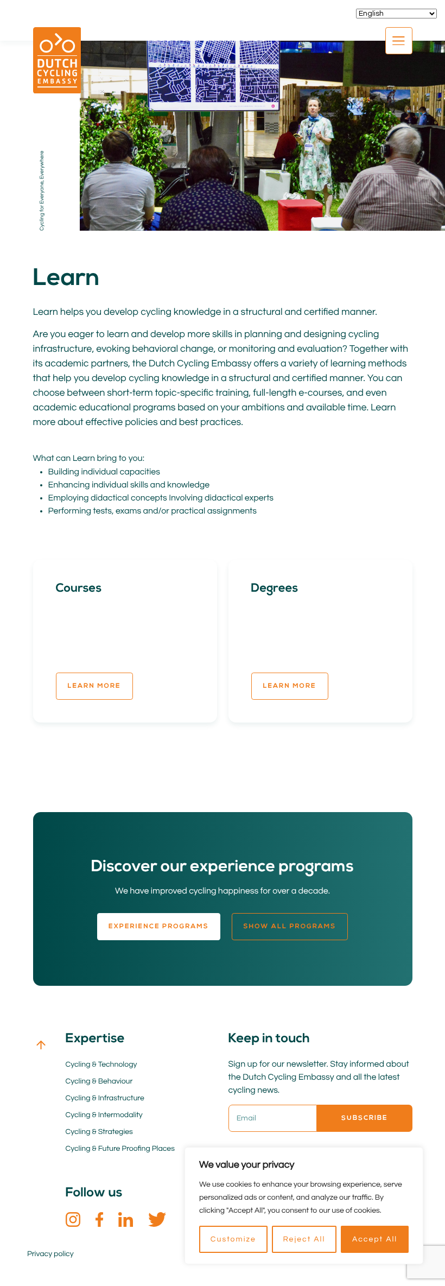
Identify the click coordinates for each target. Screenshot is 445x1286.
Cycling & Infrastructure (105, 1098)
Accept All (374, 1239)
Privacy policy (50, 1254)
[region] (304, 1205)
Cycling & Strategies (99, 1132)
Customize (233, 1239)
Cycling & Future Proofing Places (120, 1148)
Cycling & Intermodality (104, 1115)
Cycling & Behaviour (99, 1081)
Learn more (94, 686)
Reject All (304, 1239)
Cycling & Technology (101, 1064)
